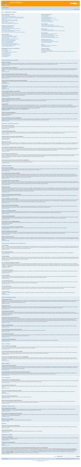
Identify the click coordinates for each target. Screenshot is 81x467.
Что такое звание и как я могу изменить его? (8, 31)
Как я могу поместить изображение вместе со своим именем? (11, 30)
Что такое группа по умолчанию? (46, 20)
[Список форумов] (5, 3)
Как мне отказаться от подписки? (46, 42)
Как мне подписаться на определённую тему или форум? (50, 41)
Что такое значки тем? (5, 56)
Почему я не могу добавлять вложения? (8, 41)
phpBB (39, 460)
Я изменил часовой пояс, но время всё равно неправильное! (11, 28)
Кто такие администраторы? (45, 15)
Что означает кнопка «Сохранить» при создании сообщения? (11, 44)
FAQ (75, 9)
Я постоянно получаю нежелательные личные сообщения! (50, 25)
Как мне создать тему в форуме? (7, 35)
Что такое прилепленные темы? (6, 54)
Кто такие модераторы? (44, 16)
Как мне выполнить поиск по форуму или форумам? (49, 33)
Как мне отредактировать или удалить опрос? (9, 39)
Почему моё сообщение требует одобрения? (8, 45)
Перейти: (55, 456)
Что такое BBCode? (5, 49)
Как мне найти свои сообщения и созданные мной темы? (50, 37)
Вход (78, 9)
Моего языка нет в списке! (6, 29)
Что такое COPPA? (4, 21)
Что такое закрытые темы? (6, 55)
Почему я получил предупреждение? (7, 42)
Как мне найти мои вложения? (45, 46)
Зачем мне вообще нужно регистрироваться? (9, 16)
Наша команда (58, 458)
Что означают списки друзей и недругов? (47, 29)
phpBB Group (33, 437)
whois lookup (66, 448)
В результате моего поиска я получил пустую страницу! (49, 35)
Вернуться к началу (6, 65)
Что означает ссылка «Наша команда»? (47, 21)
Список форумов (5, 7)
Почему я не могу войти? (5, 15)
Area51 (70, 443)
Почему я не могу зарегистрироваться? (8, 22)
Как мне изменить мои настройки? (7, 26)
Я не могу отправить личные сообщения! (47, 24)
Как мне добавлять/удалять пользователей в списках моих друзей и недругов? (53, 30)
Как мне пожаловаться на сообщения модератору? (9, 43)
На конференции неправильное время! (8, 27)
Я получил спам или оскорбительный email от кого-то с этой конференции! (52, 26)
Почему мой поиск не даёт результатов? (47, 34)
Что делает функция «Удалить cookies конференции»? (10, 23)
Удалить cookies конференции (65, 458)
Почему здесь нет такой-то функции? (47, 50)
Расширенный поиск (76, 4)
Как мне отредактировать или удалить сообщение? (9, 36)
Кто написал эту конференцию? (46, 49)
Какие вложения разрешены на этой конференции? (49, 45)
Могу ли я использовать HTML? (6, 50)
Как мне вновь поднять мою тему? (7, 46)
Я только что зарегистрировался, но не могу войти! (9, 19)
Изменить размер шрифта (78, 7)
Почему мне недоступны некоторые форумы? (9, 40)
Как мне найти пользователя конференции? (47, 36)
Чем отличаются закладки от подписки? (47, 40)
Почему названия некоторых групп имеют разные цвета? (50, 19)
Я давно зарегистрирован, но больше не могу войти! (10, 20)
